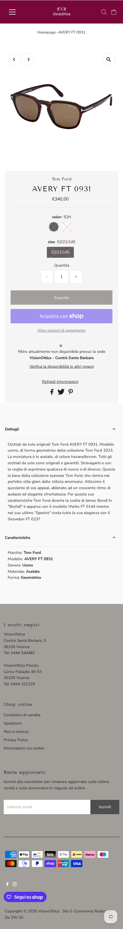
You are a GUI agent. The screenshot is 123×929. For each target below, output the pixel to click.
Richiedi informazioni (60, 382)
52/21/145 (60, 252)
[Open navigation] (18, 12)
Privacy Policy (16, 740)
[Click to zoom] (108, 59)
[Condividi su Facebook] (52, 393)
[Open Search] (103, 12)
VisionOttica (48, 911)
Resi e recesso (16, 731)
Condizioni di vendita (22, 715)
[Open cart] (114, 12)
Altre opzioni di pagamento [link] (61, 330)
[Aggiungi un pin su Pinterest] (70, 393)
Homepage (46, 32)
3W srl (17, 917)
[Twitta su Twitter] (61, 393)
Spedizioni (12, 723)
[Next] (28, 59)
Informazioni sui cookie (24, 748)
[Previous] (14, 59)
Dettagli (12, 429)
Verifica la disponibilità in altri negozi (61, 366)
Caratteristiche (17, 537)
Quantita (61, 265)
